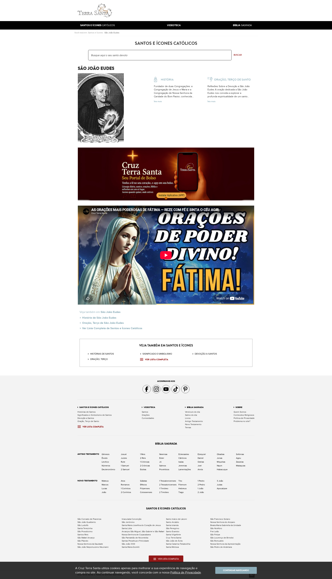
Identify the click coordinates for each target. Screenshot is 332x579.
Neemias (163, 454)
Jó (160, 462)
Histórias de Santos (102, 353)
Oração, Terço (99, 359)
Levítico (105, 462)
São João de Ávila (174, 541)
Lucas (104, 488)
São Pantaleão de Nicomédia (135, 537)
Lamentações (184, 469)
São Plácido (82, 541)
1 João (200, 488)
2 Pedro (201, 484)
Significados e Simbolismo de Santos (94, 415)
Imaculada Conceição (131, 519)
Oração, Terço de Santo (88, 421)
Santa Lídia (127, 528)
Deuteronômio (108, 469)
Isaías (181, 462)
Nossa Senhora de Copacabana (136, 534)
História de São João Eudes (99, 317)
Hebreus (182, 488)
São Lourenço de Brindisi (222, 537)
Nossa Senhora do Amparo (222, 522)
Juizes (124, 458)
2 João (201, 492)
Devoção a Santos (85, 418)
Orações (146, 415)
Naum (219, 465)
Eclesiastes (183, 454)
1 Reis (142, 454)
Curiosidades (148, 418)
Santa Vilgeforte (173, 534)
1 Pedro (201, 481)
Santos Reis (82, 534)
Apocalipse (222, 488)
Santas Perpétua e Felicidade (135, 541)
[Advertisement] (189, 10)
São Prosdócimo (85, 531)
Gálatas (143, 481)
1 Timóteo (163, 488)
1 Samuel (125, 465)
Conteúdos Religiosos (244, 415)
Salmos (162, 465)
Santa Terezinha (84, 528)
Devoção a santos (206, 353)
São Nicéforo (216, 528)
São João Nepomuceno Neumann (93, 547)
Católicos (97, 25)
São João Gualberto (86, 522)
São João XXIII (128, 544)
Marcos (105, 484)
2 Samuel (125, 469)
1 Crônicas (144, 462)
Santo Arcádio (172, 522)
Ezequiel (202, 454)
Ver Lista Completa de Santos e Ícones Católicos (112, 328)
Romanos (125, 484)
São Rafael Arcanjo (86, 537)
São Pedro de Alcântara (221, 547)
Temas (188, 427)
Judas (219, 484)
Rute (123, 462)
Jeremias (182, 465)
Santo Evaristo (172, 531)
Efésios (143, 484)
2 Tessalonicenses (168, 484)
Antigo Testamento (194, 421)
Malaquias (240, 465)
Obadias (220, 454)
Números (106, 465)
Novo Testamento (193, 424)
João (104, 492)
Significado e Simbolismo (157, 353)
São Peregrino (172, 528)
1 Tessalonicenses (167, 481)
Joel (200, 465)
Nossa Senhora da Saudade (90, 544)
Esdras (143, 469)
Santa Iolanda (172, 525)
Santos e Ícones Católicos (94, 407)
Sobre (239, 407)
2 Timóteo (164, 492)
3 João (220, 481)
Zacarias (240, 462)
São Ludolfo (82, 525)
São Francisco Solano (220, 519)
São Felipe (215, 534)
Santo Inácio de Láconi (176, 519)
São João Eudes (111, 32)
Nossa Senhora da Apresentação (225, 544)
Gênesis (105, 454)
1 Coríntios (126, 488)
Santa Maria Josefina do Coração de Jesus (141, 525)
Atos (123, 481)
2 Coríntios (126, 492)
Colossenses (146, 492)
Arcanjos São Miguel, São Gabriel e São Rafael (143, 531)
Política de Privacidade (244, 418)
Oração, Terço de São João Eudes (103, 323)
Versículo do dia (192, 412)
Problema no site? (242, 421)
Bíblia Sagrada (195, 407)
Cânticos (182, 458)
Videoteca (149, 407)
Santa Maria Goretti (131, 547)
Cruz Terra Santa (173, 537)
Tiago (181, 492)
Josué (124, 454)
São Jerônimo (128, 522)
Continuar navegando (236, 570)
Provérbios (164, 469)
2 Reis (143, 458)
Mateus (105, 481)
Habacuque (222, 469)
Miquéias (221, 462)
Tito (180, 481)
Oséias (201, 462)
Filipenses (145, 488)
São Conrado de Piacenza (89, 519)
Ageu (238, 458)
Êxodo (105, 458)
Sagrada (242, 25)
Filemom (182, 484)
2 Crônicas (145, 465)
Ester (161, 458)
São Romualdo (217, 541)
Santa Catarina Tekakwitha (178, 544)
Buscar (238, 55)
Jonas (219, 458)
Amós (200, 469)
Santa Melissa (172, 547)
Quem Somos (240, 412)
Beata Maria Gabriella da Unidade (225, 525)
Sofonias (240, 454)
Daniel (201, 458)
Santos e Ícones (95, 32)
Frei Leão (214, 531)
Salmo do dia (191, 415)
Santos (145, 412)
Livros (188, 418)
